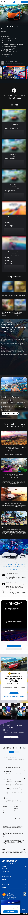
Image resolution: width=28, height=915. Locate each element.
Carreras (3, 869)
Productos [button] (4, 879)
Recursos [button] (4, 887)
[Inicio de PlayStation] (14, 2)
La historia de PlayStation (6, 876)
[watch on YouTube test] (22, 77)
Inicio (3, 863)
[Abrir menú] (1, 2)
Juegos (6, 863)
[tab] (11, 752)
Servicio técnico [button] (5, 884)
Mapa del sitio (23, 910)
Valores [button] (3, 882)
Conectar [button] (4, 889)
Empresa (3, 874)
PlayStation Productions (6, 873)
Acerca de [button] (4, 866)
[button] (8, 49)
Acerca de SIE (4, 868)
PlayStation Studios (5, 871)
